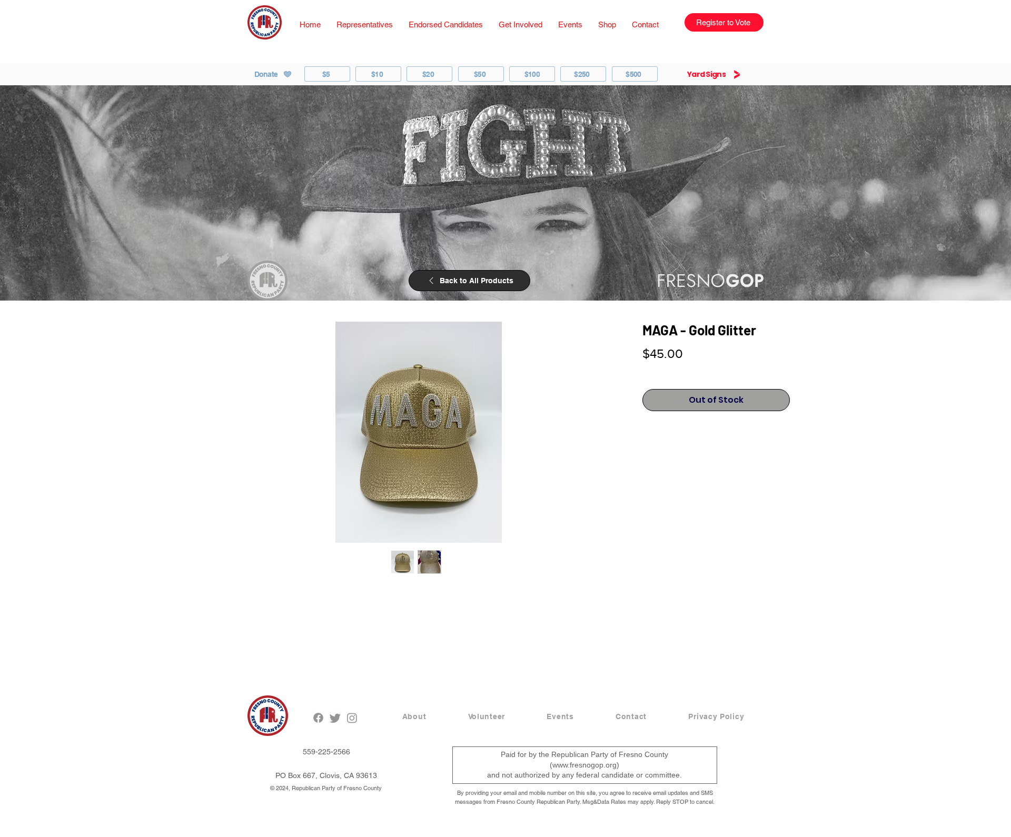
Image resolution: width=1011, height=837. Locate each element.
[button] (364, 24)
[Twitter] (335, 717)
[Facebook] (318, 717)
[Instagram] (352, 717)
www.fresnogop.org (584, 765)
